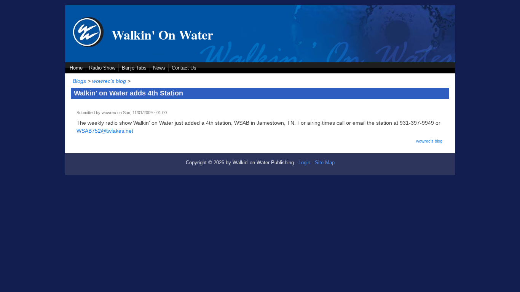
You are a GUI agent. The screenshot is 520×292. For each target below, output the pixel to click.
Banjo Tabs (134, 68)
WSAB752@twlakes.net (105, 131)
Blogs (79, 81)
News (159, 68)
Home (76, 68)
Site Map (325, 162)
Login (304, 162)
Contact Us (184, 68)
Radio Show (102, 68)
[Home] (88, 45)
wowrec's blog (109, 81)
